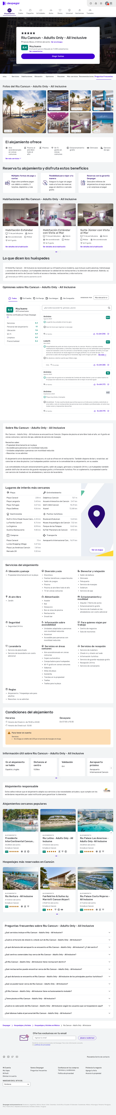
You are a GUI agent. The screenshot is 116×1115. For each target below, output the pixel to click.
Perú (4, 1106)
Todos (14, 298)
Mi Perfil (5, 1073)
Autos (51, 13)
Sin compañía (68, 298)
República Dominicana (22, 1106)
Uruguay (43, 1106)
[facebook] (4, 1057)
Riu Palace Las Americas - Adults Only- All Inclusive (94, 840)
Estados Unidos (35, 1106)
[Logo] (11, 3)
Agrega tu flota (91, 1071)
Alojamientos (9, 13)
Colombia (53, 1104)
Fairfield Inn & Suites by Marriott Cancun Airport (56, 898)
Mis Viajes (6, 1071)
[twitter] (12, 1057)
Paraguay (107, 1104)
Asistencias (79, 13)
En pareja (40, 298)
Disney (60, 13)
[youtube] (17, 1057)
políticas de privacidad (42, 1045)
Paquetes (30, 13)
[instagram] (8, 1057)
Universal (69, 13)
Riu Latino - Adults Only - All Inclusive (58, 840)
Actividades (40, 13)
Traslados (90, 13)
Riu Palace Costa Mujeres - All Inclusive (95, 898)
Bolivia (39, 1104)
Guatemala (81, 1104)
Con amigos (53, 298)
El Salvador (74, 1104)
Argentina (33, 1104)
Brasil (43, 1104)
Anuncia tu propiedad (93, 1073)
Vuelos (20, 13)
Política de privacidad (66, 1073)
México (88, 1104)
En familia (27, 298)
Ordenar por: (86, 297)
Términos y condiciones (66, 1070)
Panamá (101, 1104)
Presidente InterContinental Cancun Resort (19, 840)
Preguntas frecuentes (38, 1071)
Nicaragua (94, 1104)
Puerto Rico (10, 1106)
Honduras (26, 1104)
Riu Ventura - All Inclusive (19, 896)
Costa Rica (60, 1104)
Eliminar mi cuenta (9, 1076)
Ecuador (67, 1104)
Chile (47, 1104)
